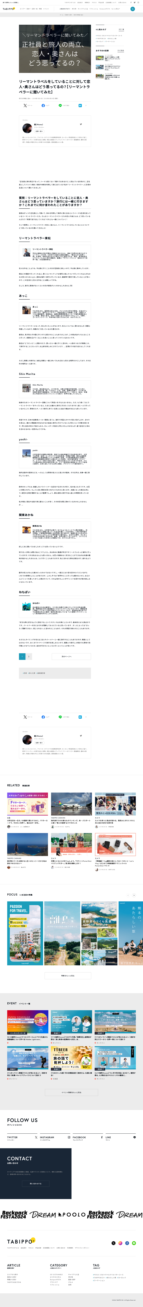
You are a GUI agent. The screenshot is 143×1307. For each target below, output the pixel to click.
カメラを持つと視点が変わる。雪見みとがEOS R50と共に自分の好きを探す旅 (115, 822)
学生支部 (101, 2)
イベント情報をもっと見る (71, 1092)
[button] (134, 895)
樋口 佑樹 (67, 867)
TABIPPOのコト (101, 38)
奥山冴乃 (23, 867)
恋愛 (25, 673)
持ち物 (74, 9)
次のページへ (67, 657)
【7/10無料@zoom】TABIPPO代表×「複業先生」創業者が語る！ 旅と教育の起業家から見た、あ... (71, 1038)
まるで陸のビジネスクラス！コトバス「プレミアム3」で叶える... (112, 68)
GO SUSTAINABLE (56, 1274)
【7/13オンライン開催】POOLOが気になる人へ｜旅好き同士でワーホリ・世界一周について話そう (115, 1038)
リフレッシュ (93, 9)
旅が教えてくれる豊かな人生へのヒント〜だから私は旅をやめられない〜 (27, 862)
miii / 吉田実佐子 (25, 826)
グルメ (70, 1282)
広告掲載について (111, 2)
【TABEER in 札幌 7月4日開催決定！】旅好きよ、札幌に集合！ (71, 1074)
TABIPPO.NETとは (70, 2)
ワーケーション (110, 41)
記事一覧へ (39, 131)
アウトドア (54, 1282)
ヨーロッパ (100, 41)
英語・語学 (71, 1280)
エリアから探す (109, 55)
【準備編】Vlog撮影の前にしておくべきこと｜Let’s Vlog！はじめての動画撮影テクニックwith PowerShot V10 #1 (114, 863)
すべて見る (121, 50)
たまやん (67, 826)
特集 (40, 9)
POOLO (94, 2)
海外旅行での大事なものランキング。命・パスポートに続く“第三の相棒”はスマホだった (71, 822)
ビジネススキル (55, 1277)
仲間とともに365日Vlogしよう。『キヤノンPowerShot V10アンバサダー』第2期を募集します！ (71, 862)
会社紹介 (80, 2)
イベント (46, 9)
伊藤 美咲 (111, 826)
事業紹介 (87, 2)
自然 (69, 1285)
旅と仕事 (32, 673)
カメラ (97, 818)
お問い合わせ (122, 2)
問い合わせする (36, 1184)
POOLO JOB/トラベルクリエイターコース (109, 35)
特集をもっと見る (68, 976)
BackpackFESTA (105, 9)
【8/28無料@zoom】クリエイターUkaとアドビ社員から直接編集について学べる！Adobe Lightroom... (27, 1038)
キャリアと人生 (83, 9)
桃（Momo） (38, 124)
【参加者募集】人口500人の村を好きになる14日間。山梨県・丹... (112, 77)
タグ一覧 (121, 29)
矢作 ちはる (112, 869)
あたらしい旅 (112, 38)
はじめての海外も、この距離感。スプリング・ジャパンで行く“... (112, 58)
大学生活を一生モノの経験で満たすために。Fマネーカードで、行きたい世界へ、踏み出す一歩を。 (27, 822)
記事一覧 (35, 9)
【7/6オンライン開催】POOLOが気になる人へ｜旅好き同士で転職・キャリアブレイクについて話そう (27, 1074)
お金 (9, 818)
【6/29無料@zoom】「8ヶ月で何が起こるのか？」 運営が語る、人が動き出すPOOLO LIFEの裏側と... (115, 1074)
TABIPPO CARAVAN (58, 818)
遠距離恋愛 (41, 673)
